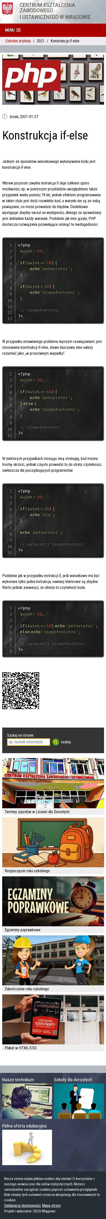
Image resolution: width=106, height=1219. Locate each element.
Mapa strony (51, 1205)
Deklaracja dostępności (22, 1205)
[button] (12, 30)
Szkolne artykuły (18, 41)
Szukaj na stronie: (20, 735)
